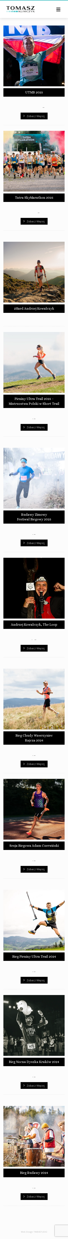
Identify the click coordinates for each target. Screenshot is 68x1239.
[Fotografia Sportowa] (20, 9)
